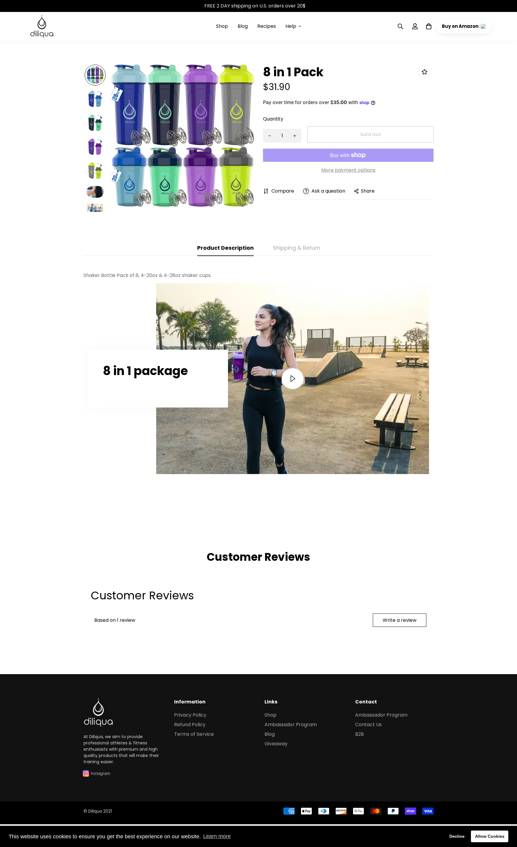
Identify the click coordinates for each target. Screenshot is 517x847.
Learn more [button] (217, 836)
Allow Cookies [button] (489, 836)
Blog (243, 26)
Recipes (266, 26)
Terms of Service (194, 734)
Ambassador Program (290, 724)
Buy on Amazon (460, 26)
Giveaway (276, 743)
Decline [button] (457, 836)
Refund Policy (190, 724)
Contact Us (368, 724)
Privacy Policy (190, 715)
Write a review (399, 620)
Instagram (100, 773)
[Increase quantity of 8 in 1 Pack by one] (294, 136)
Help (290, 26)
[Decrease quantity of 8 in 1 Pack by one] (269, 136)
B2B (359, 734)
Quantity (273, 118)
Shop (222, 26)
